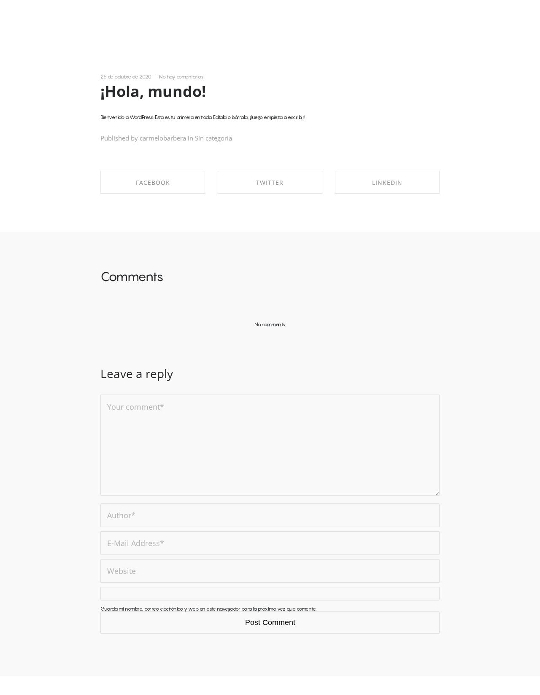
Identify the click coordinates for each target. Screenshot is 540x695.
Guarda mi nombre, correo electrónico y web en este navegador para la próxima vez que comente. (208, 609)
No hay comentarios (181, 76)
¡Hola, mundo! (153, 91)
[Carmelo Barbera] (36, 18)
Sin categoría (213, 138)
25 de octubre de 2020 (125, 76)
